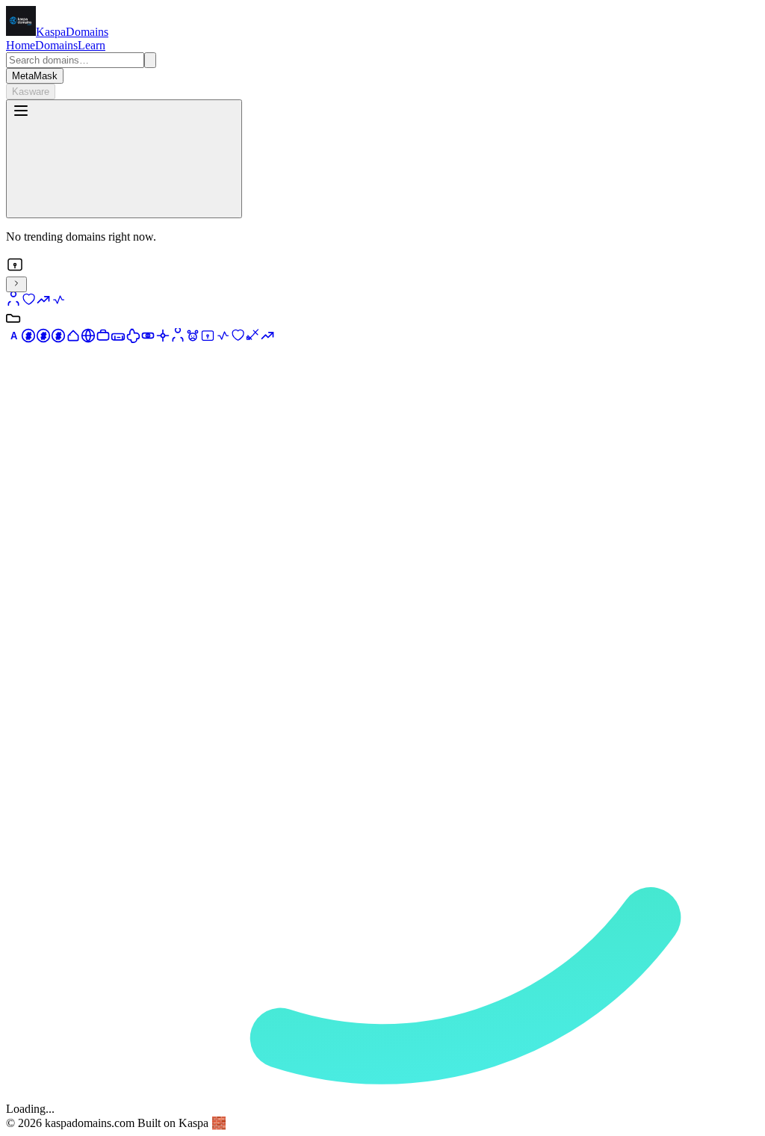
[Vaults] (207, 339)
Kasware (30, 91)
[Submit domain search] (150, 60)
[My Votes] (28, 303)
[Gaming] (118, 339)
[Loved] (237, 339)
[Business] (103, 339)
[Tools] (252, 339)
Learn (91, 45)
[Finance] (147, 339)
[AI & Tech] (133, 339)
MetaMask (35, 75)
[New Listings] (58, 303)
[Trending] (267, 339)
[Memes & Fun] (192, 339)
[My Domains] (13, 303)
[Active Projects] (222, 339)
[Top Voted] (43, 303)
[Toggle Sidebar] (16, 284)
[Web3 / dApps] (162, 339)
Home (20, 45)
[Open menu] (124, 158)
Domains (56, 45)
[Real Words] (88, 339)
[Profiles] (177, 339)
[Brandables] (73, 339)
